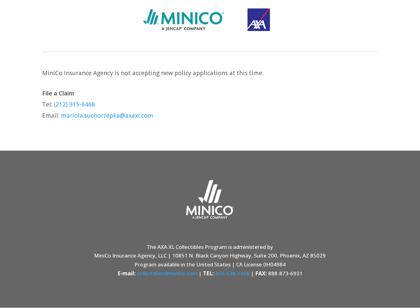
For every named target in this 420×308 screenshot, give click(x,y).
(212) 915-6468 (74, 104)
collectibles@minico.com (167, 273)
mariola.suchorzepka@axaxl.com (107, 115)
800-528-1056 (232, 273)
